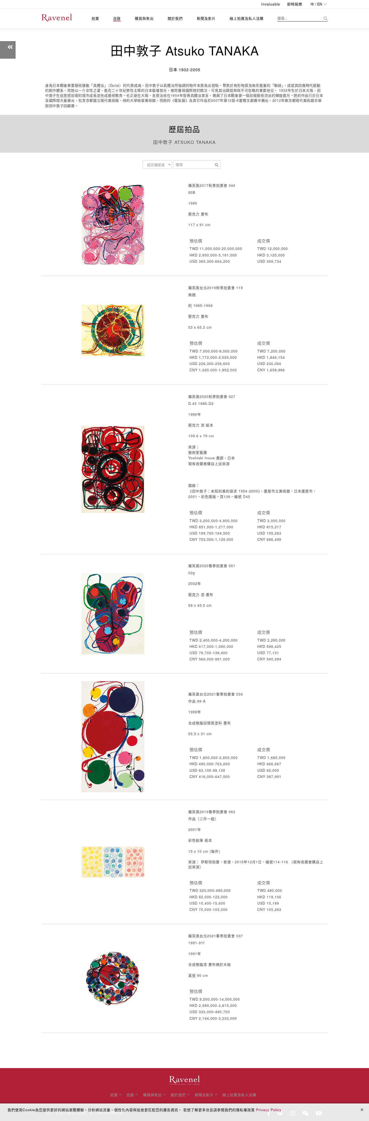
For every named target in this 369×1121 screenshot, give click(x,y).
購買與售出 (144, 18)
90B (191, 192)
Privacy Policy (268, 1109)
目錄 (117, 18)
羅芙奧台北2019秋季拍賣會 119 (215, 287)
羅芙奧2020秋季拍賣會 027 (211, 396)
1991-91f (196, 942)
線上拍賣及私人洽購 (247, 18)
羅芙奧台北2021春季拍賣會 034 (215, 694)
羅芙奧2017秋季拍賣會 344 (211, 185)
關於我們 (175, 18)
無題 (192, 294)
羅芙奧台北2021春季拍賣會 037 (215, 935)
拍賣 (95, 18)
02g (191, 572)
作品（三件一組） (203, 818)
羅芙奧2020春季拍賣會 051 (211, 565)
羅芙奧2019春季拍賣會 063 (211, 811)
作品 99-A (197, 701)
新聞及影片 (206, 18)
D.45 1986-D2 (201, 403)
